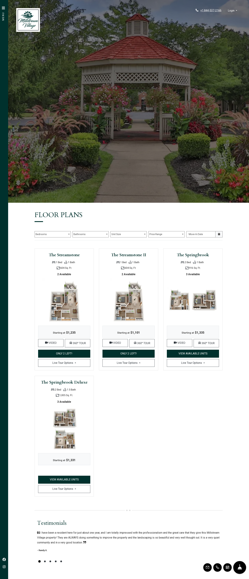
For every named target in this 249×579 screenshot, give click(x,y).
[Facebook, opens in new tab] (4, 559)
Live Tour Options (71, 362)
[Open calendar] (219, 234)
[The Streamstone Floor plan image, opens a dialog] (64, 300)
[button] (232, 10)
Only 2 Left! (73, 353)
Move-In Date (196, 234)
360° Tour (81, 343)
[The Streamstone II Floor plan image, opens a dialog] (128, 300)
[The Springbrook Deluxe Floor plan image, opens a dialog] (64, 428)
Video (56, 342)
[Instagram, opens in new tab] (4, 567)
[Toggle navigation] (3, 11)
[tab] (39, 561)
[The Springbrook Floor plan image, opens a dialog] (193, 300)
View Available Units (199, 353)
